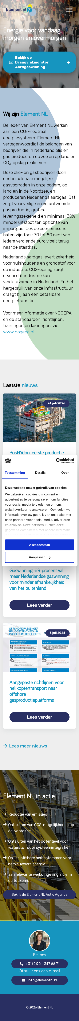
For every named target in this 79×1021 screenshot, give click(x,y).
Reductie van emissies (27, 814)
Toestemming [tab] (15, 472)
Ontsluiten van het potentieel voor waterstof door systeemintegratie (38, 844)
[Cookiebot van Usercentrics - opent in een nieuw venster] (56, 461)
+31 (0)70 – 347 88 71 (42, 964)
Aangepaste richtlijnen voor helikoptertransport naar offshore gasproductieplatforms (36, 691)
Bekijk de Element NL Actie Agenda (39, 895)
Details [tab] (40, 472)
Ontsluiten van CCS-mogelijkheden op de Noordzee (41, 827)
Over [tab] (64, 472)
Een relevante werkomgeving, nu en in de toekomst (40, 877)
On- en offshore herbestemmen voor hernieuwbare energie (39, 861)
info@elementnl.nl (42, 980)
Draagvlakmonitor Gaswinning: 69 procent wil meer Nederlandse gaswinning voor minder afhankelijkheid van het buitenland (39, 576)
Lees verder (39, 605)
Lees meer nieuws (27, 746)
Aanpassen (37, 557)
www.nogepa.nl (18, 331)
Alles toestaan (39, 545)
